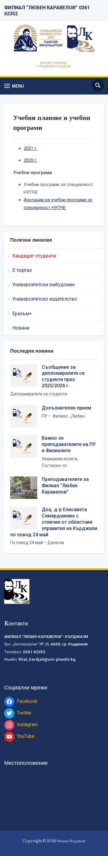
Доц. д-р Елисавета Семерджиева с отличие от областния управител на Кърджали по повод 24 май (53, 522)
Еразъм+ (22, 313)
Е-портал (22, 270)
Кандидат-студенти (34, 256)
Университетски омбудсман (43, 284)
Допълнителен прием (66, 408)
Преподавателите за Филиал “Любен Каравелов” (65, 485)
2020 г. (30, 160)
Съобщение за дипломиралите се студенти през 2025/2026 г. (63, 376)
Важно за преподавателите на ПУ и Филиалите (69, 444)
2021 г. (30, 148)
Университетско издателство (44, 299)
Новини (20, 328)
